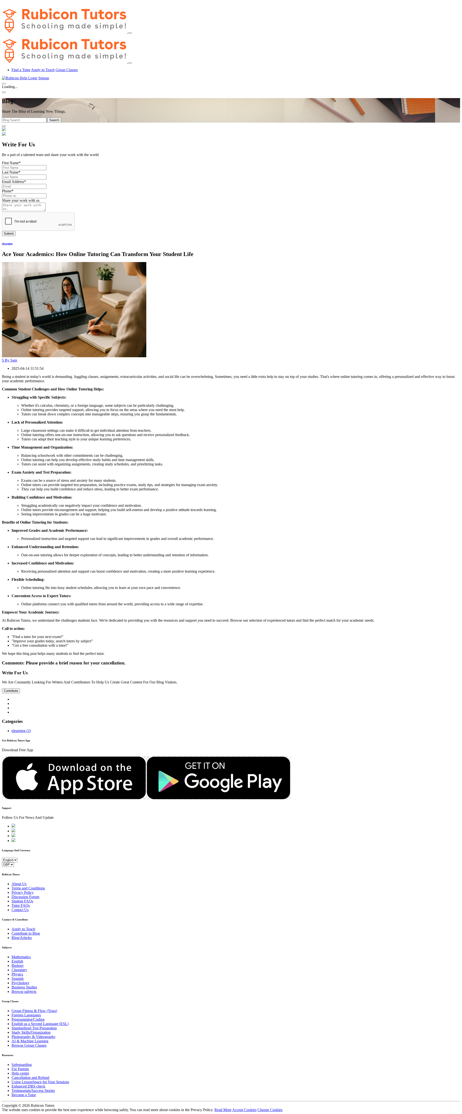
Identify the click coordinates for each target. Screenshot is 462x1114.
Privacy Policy (23, 892)
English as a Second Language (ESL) (40, 1024)
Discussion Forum (25, 897)
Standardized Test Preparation (34, 1028)
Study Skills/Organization (31, 1032)
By (9, 360)
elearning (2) (21, 731)
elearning (7, 243)
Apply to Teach (43, 70)
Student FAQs (22, 901)
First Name (11, 163)
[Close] (130, 63)
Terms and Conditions (28, 888)
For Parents (20, 1069)
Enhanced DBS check (28, 1086)
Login (32, 78)
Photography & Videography (34, 1037)
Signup (43, 78)
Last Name (11, 172)
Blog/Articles (22, 938)
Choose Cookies (269, 1110)
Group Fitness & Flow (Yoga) (34, 1011)
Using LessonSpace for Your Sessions (40, 1082)
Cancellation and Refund (30, 1078)
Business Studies (24, 987)
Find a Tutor (21, 70)
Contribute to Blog (26, 933)
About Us (19, 884)
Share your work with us (20, 200)
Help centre (20, 1073)
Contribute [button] (11, 691)
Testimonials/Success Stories (33, 1091)
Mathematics (21, 957)
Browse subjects (24, 991)
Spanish (18, 978)
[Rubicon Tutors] (65, 32)
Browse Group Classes (29, 1045)
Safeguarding (22, 1065)
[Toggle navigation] (130, 33)
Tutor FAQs (21, 905)
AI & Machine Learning (30, 1041)
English (17, 961)
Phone (7, 191)
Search (54, 120)
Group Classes (67, 70)
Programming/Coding (28, 1019)
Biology (18, 966)
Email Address (14, 182)
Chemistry (19, 970)
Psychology (20, 983)
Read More (222, 1110)
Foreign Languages (26, 1015)
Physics (17, 974)
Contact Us (20, 910)
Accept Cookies (244, 1110)
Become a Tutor (24, 1095)
